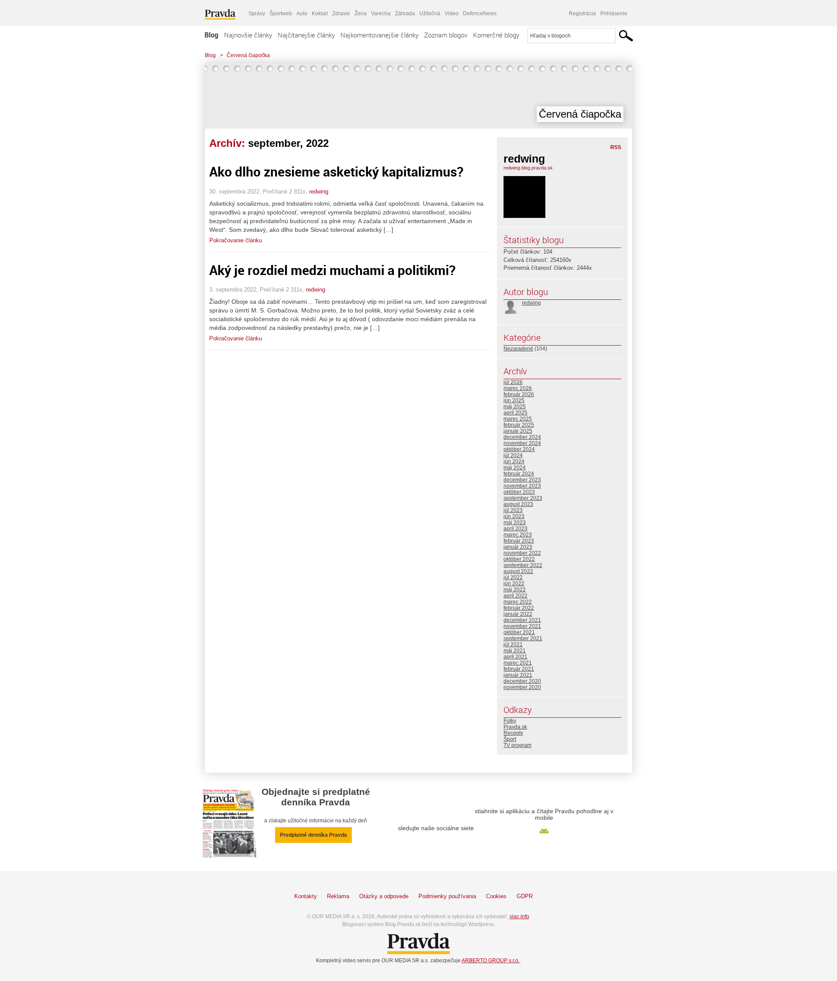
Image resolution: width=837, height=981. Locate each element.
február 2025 (519, 425)
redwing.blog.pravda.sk (528, 167)
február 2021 (519, 669)
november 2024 (522, 443)
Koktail (320, 13)
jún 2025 (514, 400)
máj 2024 (515, 468)
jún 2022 (514, 583)
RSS (615, 147)
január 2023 (518, 547)
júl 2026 (513, 382)
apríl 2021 (515, 657)
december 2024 (522, 437)
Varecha (381, 13)
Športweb (280, 13)
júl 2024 (513, 455)
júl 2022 (513, 577)
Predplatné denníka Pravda (313, 835)
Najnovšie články (248, 35)
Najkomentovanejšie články (379, 35)
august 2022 (518, 571)
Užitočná (429, 13)
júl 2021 (513, 645)
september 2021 (523, 638)
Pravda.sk (515, 727)
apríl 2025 (515, 413)
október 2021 (519, 632)
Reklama (338, 896)
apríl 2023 (515, 529)
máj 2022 (515, 590)
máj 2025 (515, 407)
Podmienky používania (447, 896)
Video (452, 13)
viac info (519, 916)
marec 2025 (518, 419)
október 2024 (519, 449)
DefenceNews (480, 13)
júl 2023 (513, 510)
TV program (517, 745)
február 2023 (519, 541)
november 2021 (522, 626)
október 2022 (519, 559)
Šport (510, 739)
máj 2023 (515, 522)
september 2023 (523, 498)
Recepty (513, 733)
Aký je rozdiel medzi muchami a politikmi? (332, 270)
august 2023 (518, 504)
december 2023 (522, 480)
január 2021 (518, 675)
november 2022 (522, 553)
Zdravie (341, 13)
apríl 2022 (515, 596)
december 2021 (522, 620)
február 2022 (519, 608)
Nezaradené (518, 349)
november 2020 (522, 687)
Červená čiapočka (248, 55)
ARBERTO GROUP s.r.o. (491, 960)
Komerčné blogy (496, 35)
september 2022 (523, 565)
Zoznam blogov (445, 35)
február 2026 (519, 394)
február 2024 (519, 474)
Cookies (496, 896)
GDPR (525, 896)
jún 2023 (514, 516)
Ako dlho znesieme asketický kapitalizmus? (336, 171)
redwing (318, 191)
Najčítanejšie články (306, 35)
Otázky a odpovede (383, 896)
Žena (360, 13)
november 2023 (522, 486)
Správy (256, 13)
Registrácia (582, 13)
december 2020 (522, 681)
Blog (211, 35)
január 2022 (518, 614)
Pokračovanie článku (235, 240)
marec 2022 (518, 602)
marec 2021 (518, 663)
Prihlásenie (613, 13)
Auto (301, 13)
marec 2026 (518, 388)
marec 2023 (518, 535)
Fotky (510, 721)
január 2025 (518, 431)
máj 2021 (515, 651)
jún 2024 (514, 461)
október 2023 (519, 492)
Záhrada (405, 13)
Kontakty (305, 896)
